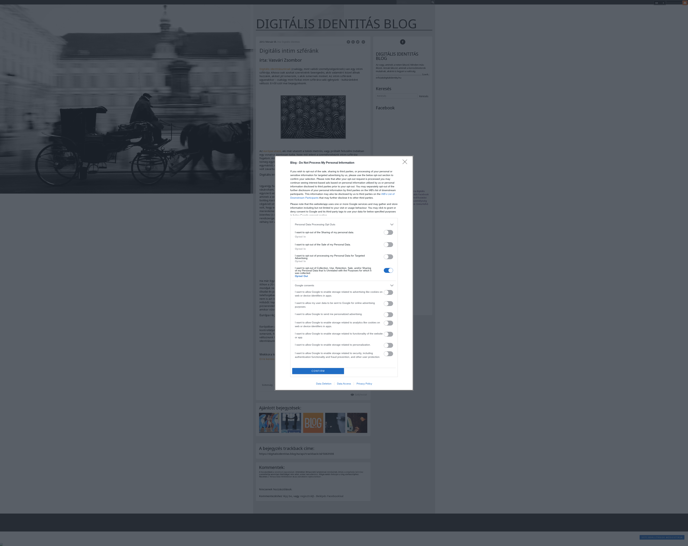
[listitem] (344, 224)
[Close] (406, 163)
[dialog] (344, 273)
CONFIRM (318, 371)
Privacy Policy (364, 383)
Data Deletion (323, 383)
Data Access (344, 383)
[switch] (388, 232)
